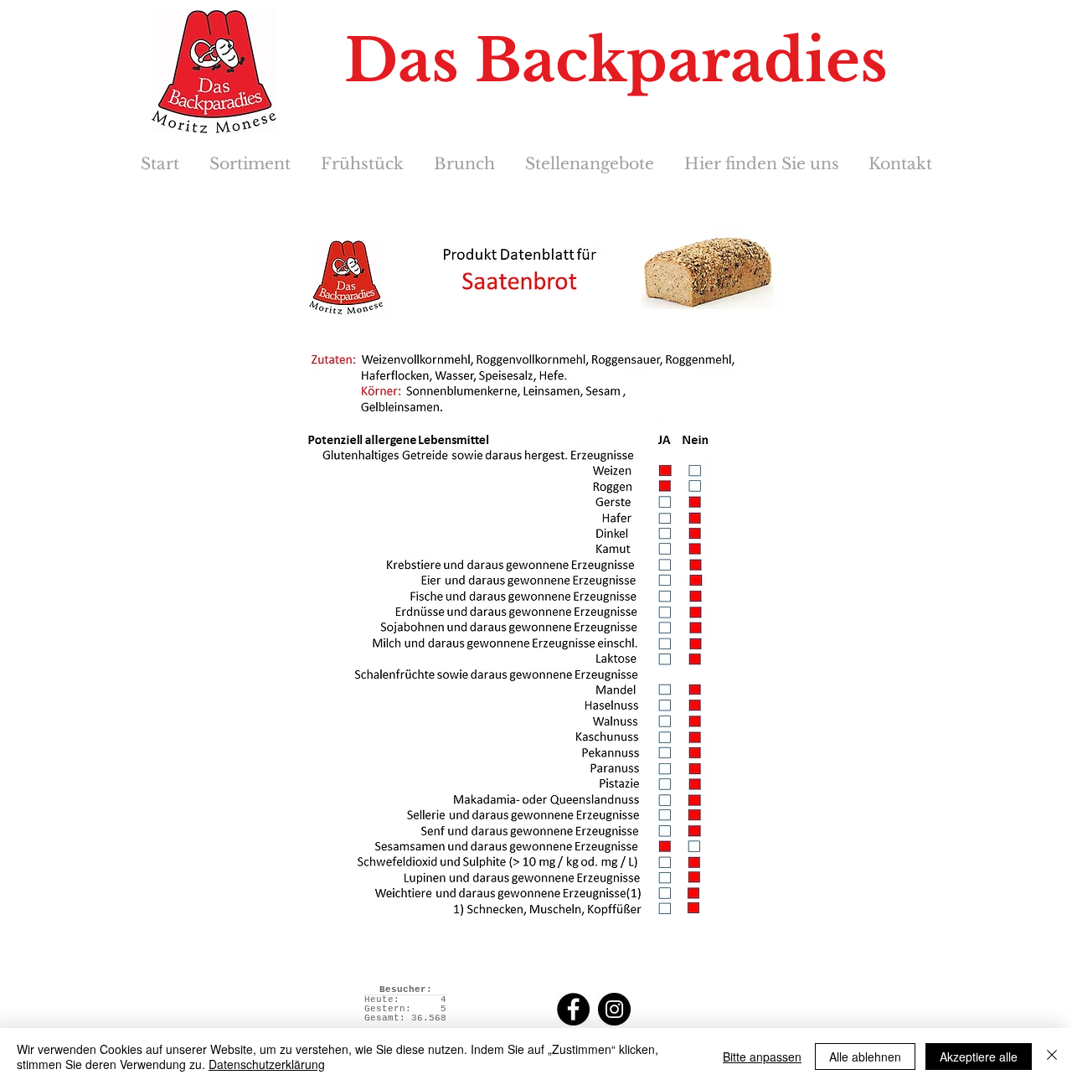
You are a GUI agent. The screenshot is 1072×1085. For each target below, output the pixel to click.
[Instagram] (614, 1009)
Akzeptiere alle (979, 1056)
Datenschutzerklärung (267, 1064)
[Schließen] (1052, 1056)
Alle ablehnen (865, 1056)
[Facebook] (573, 1009)
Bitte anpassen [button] (762, 1056)
